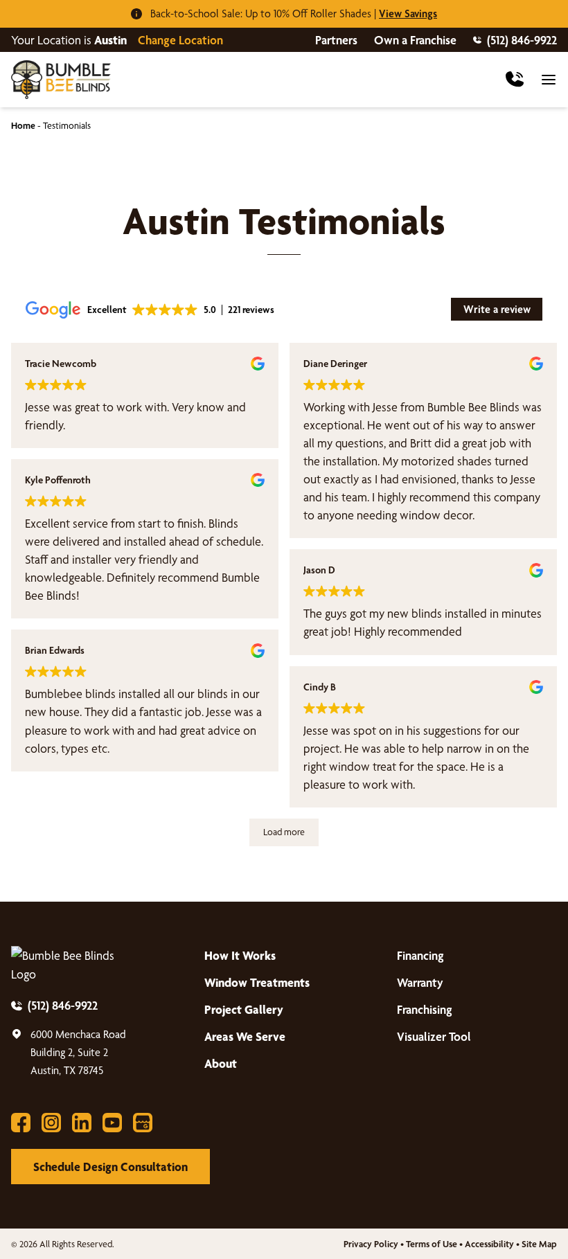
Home (23, 125)
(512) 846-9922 (522, 40)
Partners (336, 40)
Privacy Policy (371, 1243)
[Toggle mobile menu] (548, 79)
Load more (284, 831)
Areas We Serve (244, 1036)
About (220, 1063)
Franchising (424, 1009)
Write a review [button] (497, 309)
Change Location (180, 40)
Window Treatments (257, 982)
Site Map (539, 1243)
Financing (420, 955)
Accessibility (489, 1243)
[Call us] (514, 79)
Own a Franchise (415, 40)
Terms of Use (431, 1243)
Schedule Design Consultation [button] (110, 1166)
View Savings (408, 13)
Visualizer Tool (434, 1036)
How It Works (240, 955)
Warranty (420, 982)
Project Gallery (243, 1009)
